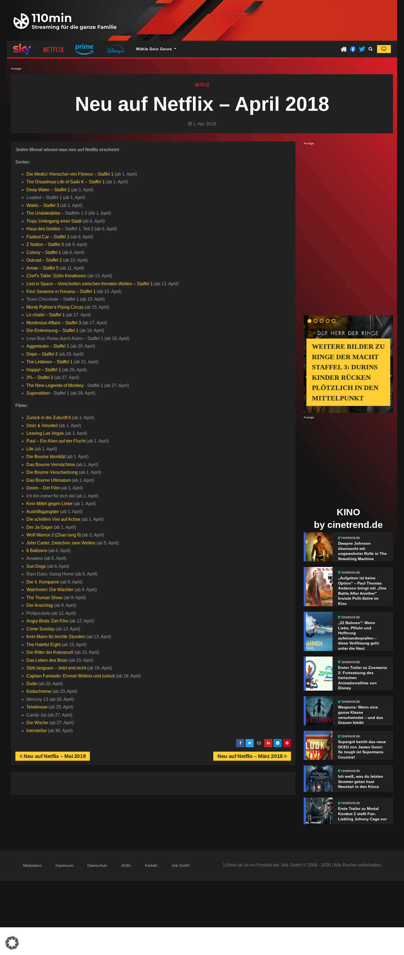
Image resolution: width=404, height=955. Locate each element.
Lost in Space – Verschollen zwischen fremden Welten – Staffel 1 (89, 283)
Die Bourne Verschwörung (52, 472)
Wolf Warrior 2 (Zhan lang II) (53, 535)
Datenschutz (97, 865)
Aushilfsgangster (42, 511)
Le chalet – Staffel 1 (45, 314)
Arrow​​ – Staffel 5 (42, 268)
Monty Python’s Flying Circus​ (54, 307)
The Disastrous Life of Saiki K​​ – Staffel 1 (65, 181)
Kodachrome (38, 691)
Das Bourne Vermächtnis (50, 464)
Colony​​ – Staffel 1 (43, 252)
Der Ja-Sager (39, 527)
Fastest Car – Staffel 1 (48, 236)
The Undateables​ (43, 213)
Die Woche (37, 722)
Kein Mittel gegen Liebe (49, 503)
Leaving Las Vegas (45, 433)
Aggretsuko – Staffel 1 (47, 346)
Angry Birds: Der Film (47, 621)
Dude (31, 683)
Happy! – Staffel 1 (43, 369)
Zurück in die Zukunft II (48, 417)
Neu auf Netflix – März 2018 (250, 756)
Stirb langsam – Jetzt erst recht (56, 668)
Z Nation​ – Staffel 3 (45, 244)
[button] (371, 48)
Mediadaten (32, 865)
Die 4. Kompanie (42, 582)
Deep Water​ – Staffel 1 (48, 189)
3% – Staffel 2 (39, 377)
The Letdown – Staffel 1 (49, 361)
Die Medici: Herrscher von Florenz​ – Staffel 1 (70, 174)
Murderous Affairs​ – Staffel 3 (53, 322)
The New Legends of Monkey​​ (55, 385)
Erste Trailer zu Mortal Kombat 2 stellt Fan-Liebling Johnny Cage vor (362, 813)
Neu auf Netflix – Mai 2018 (54, 756)
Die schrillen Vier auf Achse (53, 519)
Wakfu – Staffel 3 (42, 205)
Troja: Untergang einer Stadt (53, 221)
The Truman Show (44, 597)
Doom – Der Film (43, 488)
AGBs (126, 865)
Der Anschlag (39, 605)
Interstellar (36, 730)
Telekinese (37, 707)
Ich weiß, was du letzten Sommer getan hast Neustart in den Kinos (360, 781)
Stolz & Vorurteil (42, 425)
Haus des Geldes (43, 228)
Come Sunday (40, 629)
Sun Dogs (36, 566)
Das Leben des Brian (47, 660)
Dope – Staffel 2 (42, 354)
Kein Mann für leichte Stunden (55, 636)
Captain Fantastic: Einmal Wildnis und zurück (70, 676)
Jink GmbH (180, 865)
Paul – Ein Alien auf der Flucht (55, 441)
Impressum (64, 865)
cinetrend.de (350, 538)
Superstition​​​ (38, 393)
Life (30, 449)
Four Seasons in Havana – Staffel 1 (61, 291)
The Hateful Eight (43, 644)
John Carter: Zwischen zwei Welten (60, 543)
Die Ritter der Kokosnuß (49, 652)
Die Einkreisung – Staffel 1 (52, 330)
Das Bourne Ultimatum (48, 480)
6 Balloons (36, 550)
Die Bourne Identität (45, 456)
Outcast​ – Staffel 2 (44, 260)
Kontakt (151, 865)
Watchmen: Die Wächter (49, 589)
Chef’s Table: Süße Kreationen (56, 275)
